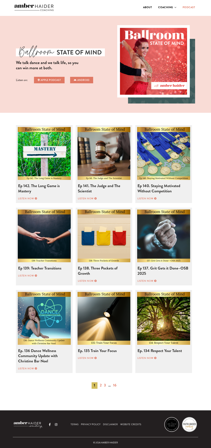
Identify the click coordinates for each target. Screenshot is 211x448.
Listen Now (27, 198)
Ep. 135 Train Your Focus (97, 351)
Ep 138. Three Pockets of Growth (98, 270)
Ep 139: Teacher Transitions (39, 268)
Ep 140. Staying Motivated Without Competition (158, 188)
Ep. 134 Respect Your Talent (159, 351)
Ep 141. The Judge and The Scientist (99, 188)
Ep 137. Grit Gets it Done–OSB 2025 (162, 270)
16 (114, 385)
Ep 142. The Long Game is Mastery (39, 188)
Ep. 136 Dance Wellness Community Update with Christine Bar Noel (38, 356)
